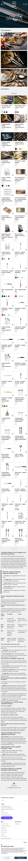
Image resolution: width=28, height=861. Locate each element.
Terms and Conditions (5, 826)
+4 (24, 277)
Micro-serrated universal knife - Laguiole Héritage (6, 456)
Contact (2, 834)
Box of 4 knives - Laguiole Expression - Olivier (7, 217)
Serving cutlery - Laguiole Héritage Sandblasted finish (6, 474)
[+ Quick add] (13, 103)
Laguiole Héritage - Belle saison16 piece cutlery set (19, 126)
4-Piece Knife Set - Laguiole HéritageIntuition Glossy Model (7, 199)
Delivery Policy (4, 830)
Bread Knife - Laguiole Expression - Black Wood (7, 347)
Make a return (4, 832)
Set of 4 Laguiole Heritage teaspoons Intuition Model (6, 438)
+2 (24, 296)
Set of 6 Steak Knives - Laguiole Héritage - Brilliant (20, 217)
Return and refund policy (6, 838)
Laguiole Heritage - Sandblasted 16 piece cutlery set (6, 144)
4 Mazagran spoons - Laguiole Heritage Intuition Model (20, 399)
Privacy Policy (4, 836)
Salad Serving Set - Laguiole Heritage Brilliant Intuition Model (20, 438)
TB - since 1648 (4, 823)
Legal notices (4, 828)
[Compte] (24, 4)
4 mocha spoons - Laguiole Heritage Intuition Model (19, 420)
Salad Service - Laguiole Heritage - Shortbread (6, 540)
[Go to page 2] (16, 549)
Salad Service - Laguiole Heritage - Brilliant (19, 540)
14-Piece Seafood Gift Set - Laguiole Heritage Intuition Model (20, 199)
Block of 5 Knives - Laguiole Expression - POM (20, 235)
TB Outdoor (17, 823)
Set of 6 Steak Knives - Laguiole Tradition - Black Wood (20, 179)
